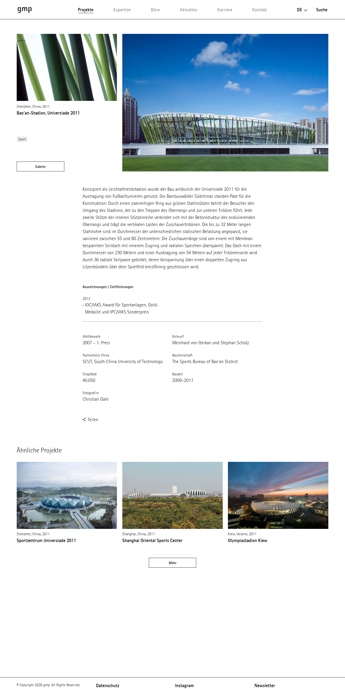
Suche (321, 9)
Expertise (122, 9)
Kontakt (259, 9)
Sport (22, 139)
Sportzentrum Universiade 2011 (46, 540)
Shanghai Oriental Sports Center (152, 540)
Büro (155, 9)
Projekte (85, 9)
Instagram (184, 685)
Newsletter (264, 685)
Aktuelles (188, 9)
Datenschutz (107, 685)
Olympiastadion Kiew (247, 540)
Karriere (224, 9)
